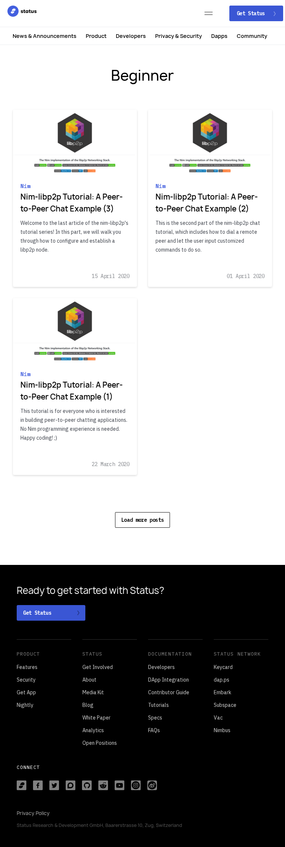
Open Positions (99, 743)
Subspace (225, 705)
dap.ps (221, 679)
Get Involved (97, 667)
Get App (26, 692)
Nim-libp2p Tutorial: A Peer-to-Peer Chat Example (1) (71, 391)
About (89, 679)
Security (26, 679)
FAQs (154, 730)
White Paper (96, 717)
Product (96, 35)
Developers (131, 35)
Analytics (93, 730)
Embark (222, 692)
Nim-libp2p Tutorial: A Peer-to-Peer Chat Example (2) (206, 203)
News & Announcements (44, 35)
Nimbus (222, 730)
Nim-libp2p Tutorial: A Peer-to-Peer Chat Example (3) (71, 203)
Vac (218, 717)
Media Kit (93, 692)
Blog (88, 705)
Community (252, 35)
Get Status (252, 13)
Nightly (25, 705)
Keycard (223, 667)
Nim (25, 186)
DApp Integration (168, 679)
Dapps (219, 35)
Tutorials (158, 705)
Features (27, 667)
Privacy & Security (178, 35)
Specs (155, 717)
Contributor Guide (168, 692)
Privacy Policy (33, 813)
